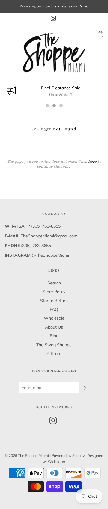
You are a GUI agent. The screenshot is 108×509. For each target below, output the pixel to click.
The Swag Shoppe (54, 344)
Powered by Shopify (68, 455)
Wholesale (54, 318)
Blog (54, 335)
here (92, 161)
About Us (54, 327)
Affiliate (54, 353)
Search (54, 283)
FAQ (54, 309)
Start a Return (54, 300)
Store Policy (54, 291)
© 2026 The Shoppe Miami (27, 455)
